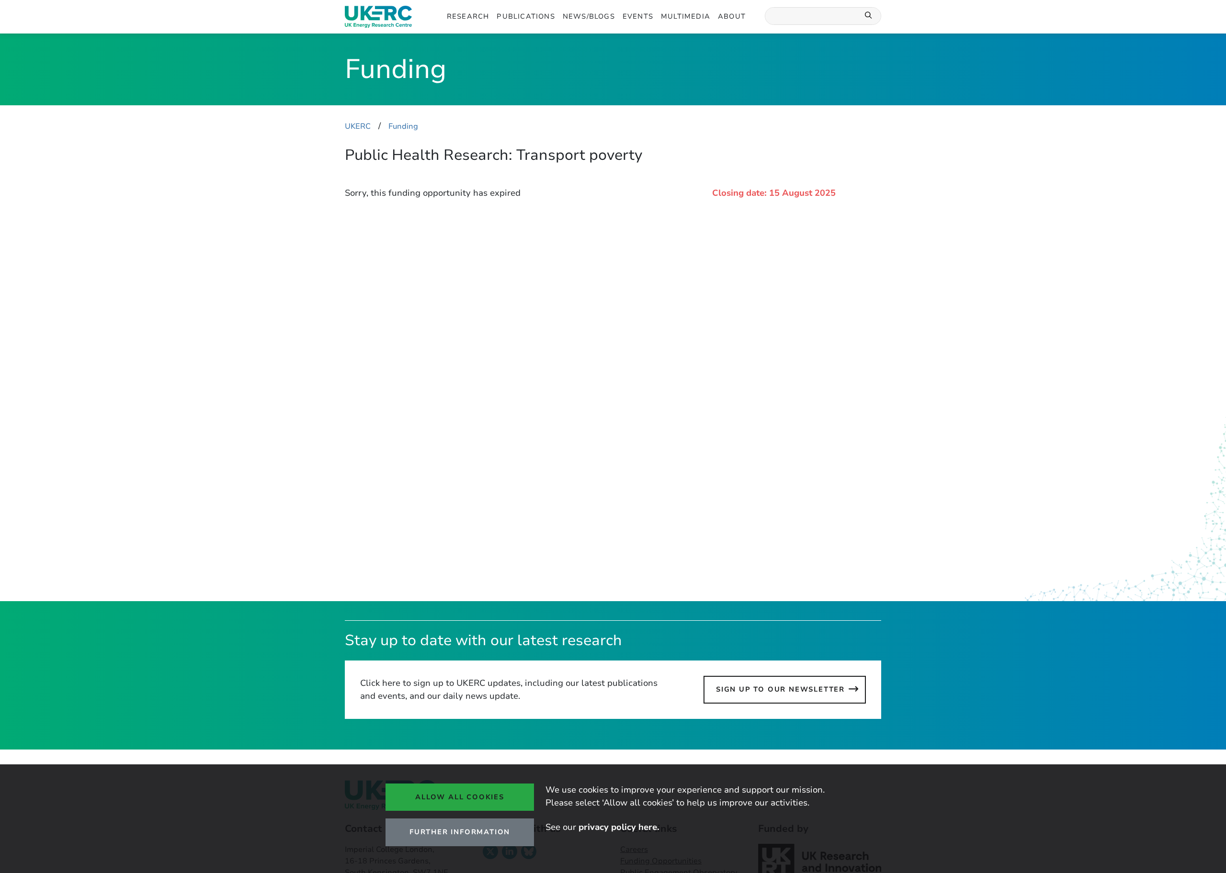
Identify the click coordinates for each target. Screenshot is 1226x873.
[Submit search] (869, 16)
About (732, 16)
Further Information (459, 832)
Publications (526, 16)
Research (468, 16)
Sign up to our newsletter (780, 689)
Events (638, 16)
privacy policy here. (619, 827)
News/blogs (589, 16)
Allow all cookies (459, 797)
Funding (403, 126)
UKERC (358, 126)
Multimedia (685, 16)
